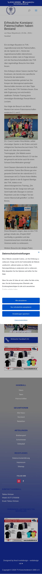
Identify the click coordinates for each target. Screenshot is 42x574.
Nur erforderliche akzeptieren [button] (21, 307)
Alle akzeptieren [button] (21, 300)
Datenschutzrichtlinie (21, 320)
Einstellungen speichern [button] (21, 314)
